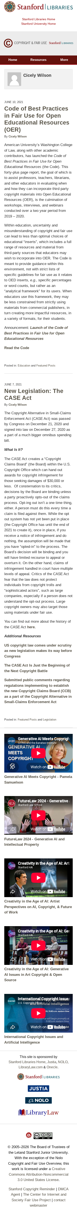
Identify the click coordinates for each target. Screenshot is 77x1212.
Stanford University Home (38, 23)
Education (24, 365)
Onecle (52, 1067)
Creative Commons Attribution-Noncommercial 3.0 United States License (38, 1174)
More (64, 60)
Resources (38, 60)
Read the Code (16, 348)
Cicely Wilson (18, 136)
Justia (51, 1062)
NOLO (63, 1062)
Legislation (49, 719)
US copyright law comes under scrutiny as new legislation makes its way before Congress (38, 650)
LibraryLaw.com (31, 1067)
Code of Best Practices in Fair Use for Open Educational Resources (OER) (36, 119)
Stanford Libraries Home (38, 19)
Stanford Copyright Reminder (32, 1189)
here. (31, 627)
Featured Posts (45, 365)
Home (12, 60)
